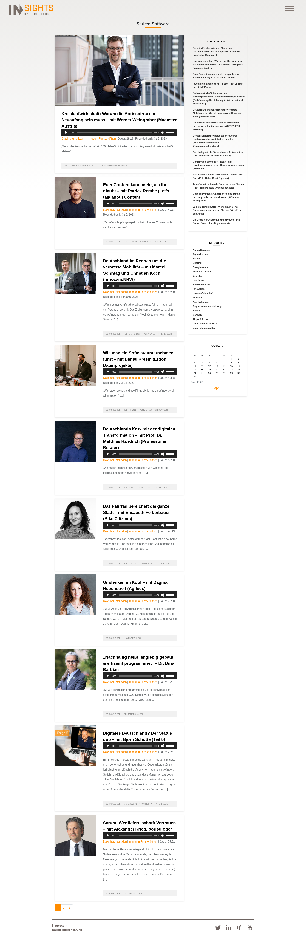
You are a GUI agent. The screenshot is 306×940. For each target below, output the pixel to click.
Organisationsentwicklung (207, 306)
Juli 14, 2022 (130, 410)
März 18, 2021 (131, 803)
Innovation (199, 288)
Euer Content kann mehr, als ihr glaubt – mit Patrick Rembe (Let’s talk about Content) (136, 191)
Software (197, 314)
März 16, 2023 (89, 165)
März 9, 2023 (130, 241)
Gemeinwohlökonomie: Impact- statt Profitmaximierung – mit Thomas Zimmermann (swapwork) (218, 165)
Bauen (196, 258)
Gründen (197, 275)
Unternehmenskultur (204, 327)
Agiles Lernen (200, 254)
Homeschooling (201, 284)
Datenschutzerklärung (67, 930)
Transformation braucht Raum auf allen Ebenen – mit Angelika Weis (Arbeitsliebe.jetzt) (218, 186)
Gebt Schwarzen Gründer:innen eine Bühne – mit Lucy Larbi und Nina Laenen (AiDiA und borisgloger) (217, 197)
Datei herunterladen (73, 138)
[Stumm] (163, 132)
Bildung (197, 262)
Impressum (59, 925)
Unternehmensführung (205, 323)
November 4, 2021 (133, 638)
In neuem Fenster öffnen (101, 138)
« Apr (215, 388)
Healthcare (198, 280)
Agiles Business (201, 249)
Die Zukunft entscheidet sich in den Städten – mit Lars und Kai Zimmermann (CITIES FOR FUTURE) (217, 126)
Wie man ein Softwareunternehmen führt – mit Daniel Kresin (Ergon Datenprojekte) (138, 359)
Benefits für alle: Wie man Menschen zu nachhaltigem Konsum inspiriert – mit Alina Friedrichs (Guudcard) (216, 52)
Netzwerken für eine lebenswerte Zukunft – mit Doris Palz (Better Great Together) (217, 176)
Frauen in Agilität (202, 271)
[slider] (170, 132)
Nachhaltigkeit (200, 301)
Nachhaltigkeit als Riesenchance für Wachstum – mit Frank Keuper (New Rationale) (218, 154)
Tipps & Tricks (200, 319)
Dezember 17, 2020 (133, 893)
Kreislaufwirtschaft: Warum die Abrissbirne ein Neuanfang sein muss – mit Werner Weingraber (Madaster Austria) (119, 120)
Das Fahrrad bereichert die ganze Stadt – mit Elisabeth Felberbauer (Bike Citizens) (136, 512)
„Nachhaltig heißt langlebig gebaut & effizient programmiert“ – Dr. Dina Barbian (138, 663)
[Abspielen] (66, 132)
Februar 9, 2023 (132, 333)
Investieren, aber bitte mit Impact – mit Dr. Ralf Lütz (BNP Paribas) (217, 85)
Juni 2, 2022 (130, 487)
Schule (196, 310)
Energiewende (200, 267)
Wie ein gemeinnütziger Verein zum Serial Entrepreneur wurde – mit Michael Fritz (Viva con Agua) (217, 210)
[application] (119, 132)
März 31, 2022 (131, 563)
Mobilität (197, 297)
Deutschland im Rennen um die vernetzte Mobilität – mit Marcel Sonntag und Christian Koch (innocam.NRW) (217, 113)
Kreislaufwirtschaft (203, 293)
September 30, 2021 (134, 714)
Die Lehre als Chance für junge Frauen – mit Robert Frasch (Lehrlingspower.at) (216, 221)
